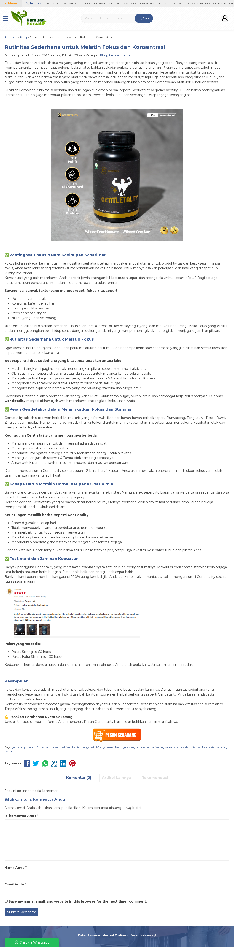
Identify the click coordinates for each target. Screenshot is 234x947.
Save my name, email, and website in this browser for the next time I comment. (77, 901)
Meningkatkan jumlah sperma (134, 747)
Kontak (35, 3)
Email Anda (14, 884)
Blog (103, 55)
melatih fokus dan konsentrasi (46, 747)
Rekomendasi (154, 777)
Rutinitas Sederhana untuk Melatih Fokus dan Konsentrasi (85, 47)
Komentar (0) (78, 777)
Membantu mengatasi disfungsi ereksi (90, 747)
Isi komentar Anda (20, 816)
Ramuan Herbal (119, 55)
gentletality (19, 747)
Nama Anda (14, 867)
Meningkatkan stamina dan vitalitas (178, 747)
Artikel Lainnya (116, 777)
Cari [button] (145, 18)
